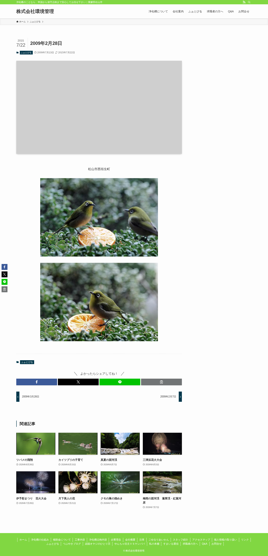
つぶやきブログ (72, 543)
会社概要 (130, 539)
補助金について (62, 539)
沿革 (141, 539)
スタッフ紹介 (180, 539)
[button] (36, 382)
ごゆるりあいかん (159, 539)
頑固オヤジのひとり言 (97, 543)
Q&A (204, 543)
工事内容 (80, 539)
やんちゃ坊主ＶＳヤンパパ (129, 543)
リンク (245, 539)
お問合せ (216, 543)
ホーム (23, 539)
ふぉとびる (26, 52)
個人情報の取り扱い (225, 539)
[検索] (249, 2)
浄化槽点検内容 (98, 539)
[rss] (244, 2)
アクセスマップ (201, 539)
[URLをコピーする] (161, 382)
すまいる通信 (171, 543)
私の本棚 (154, 543)
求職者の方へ (190, 543)
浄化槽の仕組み (40, 539)
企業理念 (116, 539)
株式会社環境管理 (35, 11)
